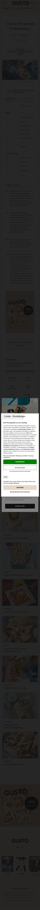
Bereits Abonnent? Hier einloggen (20, 492)
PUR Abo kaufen (20, 487)
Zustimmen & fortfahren (20, 461)
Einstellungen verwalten (20, 467)
